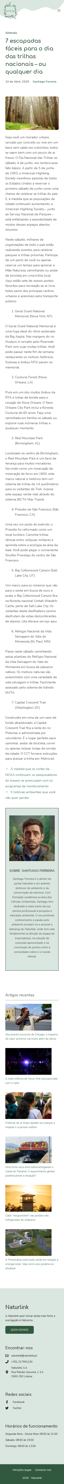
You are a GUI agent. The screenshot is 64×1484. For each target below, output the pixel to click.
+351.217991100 (22, 1362)
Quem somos (19, 1330)
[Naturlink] (11, 10)
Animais (11, 33)
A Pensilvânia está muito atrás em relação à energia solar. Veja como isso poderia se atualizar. (31, 1264)
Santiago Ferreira (44, 82)
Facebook (19, 1402)
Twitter (17, 1408)
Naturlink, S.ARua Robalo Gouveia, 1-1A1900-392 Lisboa (27, 1372)
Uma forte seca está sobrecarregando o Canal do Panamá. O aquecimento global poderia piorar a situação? (30, 1171)
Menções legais (22, 1470)
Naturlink (36, 1478)
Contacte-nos (43, 1470)
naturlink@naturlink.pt (24, 1355)
